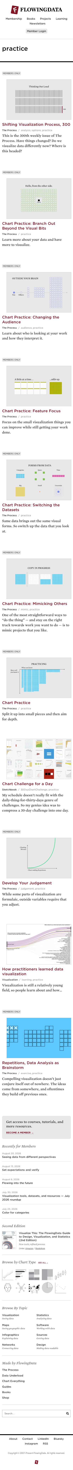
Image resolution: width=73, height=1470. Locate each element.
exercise (26, 1073)
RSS (45, 1443)
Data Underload (12, 1375)
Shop (5, 1397)
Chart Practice (16, 702)
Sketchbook (9, 789)
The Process (9, 130)
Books (31, 18)
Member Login (36, 31)
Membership (14, 18)
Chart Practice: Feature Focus (31, 411)
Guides (6, 1386)
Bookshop (40, 1248)
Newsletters (38, 23)
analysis (25, 130)
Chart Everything (13, 1380)
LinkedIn (43, 1438)
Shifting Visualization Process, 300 (36, 124)
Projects (45, 18)
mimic (24, 609)
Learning (61, 18)
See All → (43, 1263)
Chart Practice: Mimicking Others (34, 603)
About (13, 1438)
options (36, 130)
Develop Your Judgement (27, 883)
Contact (27, 1438)
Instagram (31, 1443)
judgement (27, 888)
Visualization (10, 979)
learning (27, 979)
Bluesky (59, 1438)
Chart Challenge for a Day (27, 784)
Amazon (29, 1248)
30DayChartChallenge (34, 789)
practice (47, 130)
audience (26, 327)
